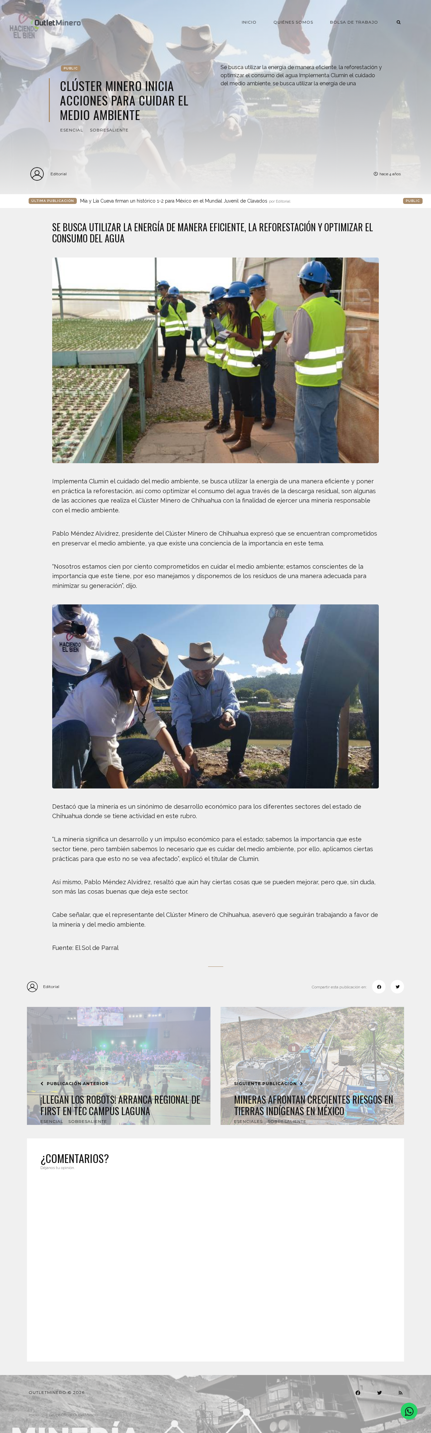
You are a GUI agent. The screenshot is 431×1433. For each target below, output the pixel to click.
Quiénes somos (293, 22)
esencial (71, 129)
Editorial (59, 173)
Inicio (249, 22)
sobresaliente (109, 129)
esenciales (248, 1121)
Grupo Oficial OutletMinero (73, 1414)
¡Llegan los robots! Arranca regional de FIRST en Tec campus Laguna (120, 1105)
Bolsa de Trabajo (354, 22)
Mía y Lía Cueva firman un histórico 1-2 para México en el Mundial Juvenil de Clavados (185, 201)
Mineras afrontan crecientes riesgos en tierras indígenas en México (313, 1105)
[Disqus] (215, 1261)
